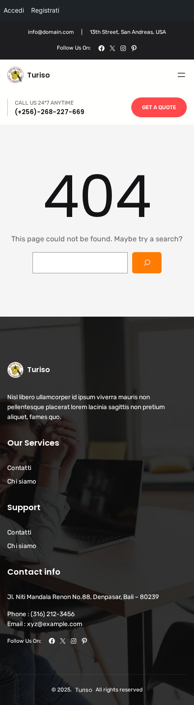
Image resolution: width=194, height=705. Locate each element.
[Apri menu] (181, 74)
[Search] (147, 262)
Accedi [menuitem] (14, 10)
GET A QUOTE (159, 107)
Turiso (38, 75)
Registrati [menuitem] (45, 10)
